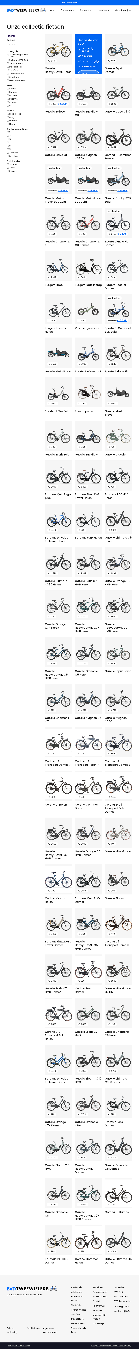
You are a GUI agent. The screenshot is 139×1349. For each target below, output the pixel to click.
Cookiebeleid (33, 1328)
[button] (19, 35)
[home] (26, 10)
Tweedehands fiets (78, 1330)
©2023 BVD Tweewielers (19, 1345)
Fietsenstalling (100, 1296)
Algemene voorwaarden (50, 1330)
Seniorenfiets (78, 1323)
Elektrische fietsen (76, 1298)
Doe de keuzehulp (85, 75)
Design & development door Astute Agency (111, 1345)
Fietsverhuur (99, 1305)
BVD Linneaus (120, 1296)
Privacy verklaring (12, 1330)
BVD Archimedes (122, 1301)
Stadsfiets (76, 1305)
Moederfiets (77, 1318)
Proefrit (96, 1301)
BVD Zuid (118, 1292)
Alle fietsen (76, 1292)
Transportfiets (78, 1309)
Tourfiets (75, 1314)
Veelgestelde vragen (99, 1317)
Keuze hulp (98, 1323)
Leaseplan (98, 1310)
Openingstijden (121, 1306)
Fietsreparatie (100, 1292)
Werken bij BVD (122, 1311)
